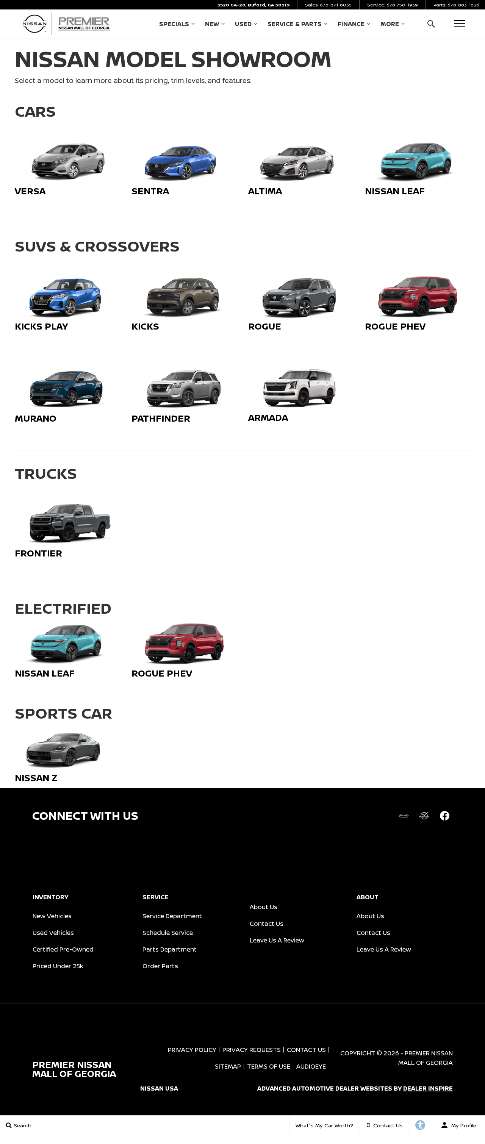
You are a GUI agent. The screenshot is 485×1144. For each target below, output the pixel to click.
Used (243, 24)
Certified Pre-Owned (63, 949)
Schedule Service (167, 932)
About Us (263, 907)
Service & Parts (295, 24)
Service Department (172, 916)
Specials (174, 24)
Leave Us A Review (277, 940)
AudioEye (311, 1066)
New (212, 24)
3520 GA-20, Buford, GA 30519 (253, 5)
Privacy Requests (251, 1050)
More (389, 25)
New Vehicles (52, 916)
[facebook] (444, 815)
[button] (431, 23)
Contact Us (266, 923)
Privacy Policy (192, 1050)
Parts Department (169, 949)
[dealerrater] (424, 815)
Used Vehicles (53, 932)
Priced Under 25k (58, 966)
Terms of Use (268, 1066)
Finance (351, 24)
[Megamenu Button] (459, 23)
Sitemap (228, 1066)
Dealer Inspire (428, 1088)
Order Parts (160, 966)
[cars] (403, 815)
